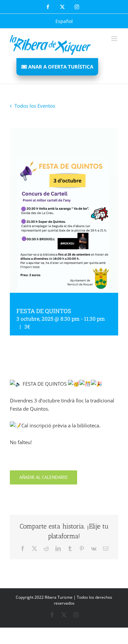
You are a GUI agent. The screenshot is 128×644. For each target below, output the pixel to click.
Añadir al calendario (43, 477)
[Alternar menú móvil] (114, 38)
